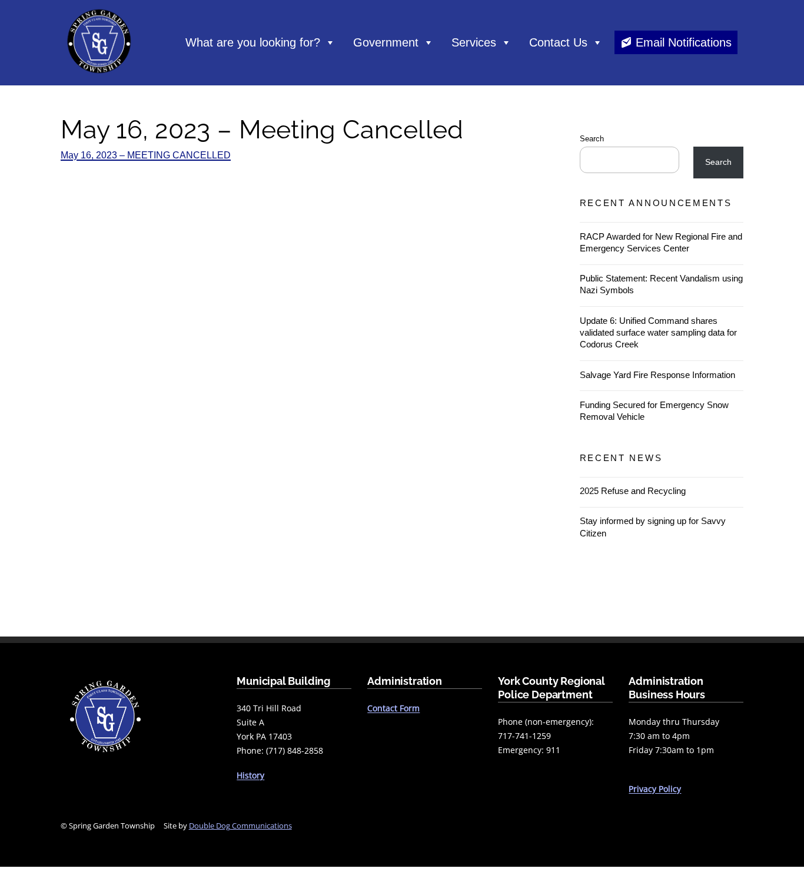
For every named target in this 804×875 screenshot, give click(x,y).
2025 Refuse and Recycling (633, 491)
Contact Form (393, 708)
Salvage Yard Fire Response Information (657, 375)
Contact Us (558, 42)
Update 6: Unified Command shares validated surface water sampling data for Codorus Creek (658, 332)
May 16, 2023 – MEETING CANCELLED (146, 155)
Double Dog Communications (240, 825)
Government (385, 42)
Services (473, 42)
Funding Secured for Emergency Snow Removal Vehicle (654, 411)
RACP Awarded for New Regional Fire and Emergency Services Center (661, 242)
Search (592, 138)
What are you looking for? (252, 42)
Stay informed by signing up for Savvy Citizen (653, 527)
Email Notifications (684, 42)
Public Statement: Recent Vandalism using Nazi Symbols (661, 284)
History (250, 775)
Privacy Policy (655, 788)
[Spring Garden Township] (99, 76)
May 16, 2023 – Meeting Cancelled (262, 129)
